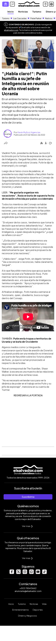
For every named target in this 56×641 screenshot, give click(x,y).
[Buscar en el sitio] (12, 4)
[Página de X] (18, 573)
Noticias (23, 11)
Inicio (10, 11)
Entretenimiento (20, 609)
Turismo (36, 11)
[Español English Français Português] (51, 4)
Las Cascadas (20, 18)
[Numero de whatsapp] (31, 573)
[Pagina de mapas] (45, 4)
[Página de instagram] (24, 573)
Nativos (48, 18)
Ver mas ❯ (27, 526)
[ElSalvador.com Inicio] (28, 3)
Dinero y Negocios (27, 615)
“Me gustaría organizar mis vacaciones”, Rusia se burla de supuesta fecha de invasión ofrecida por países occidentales (28, 195)
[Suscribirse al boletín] (5, 4)
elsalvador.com (11, 30)
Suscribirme (28, 496)
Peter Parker (36, 18)
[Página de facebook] (11, 573)
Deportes (38, 609)
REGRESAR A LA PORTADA (28, 395)
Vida (44, 604)
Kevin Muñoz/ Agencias (29, 132)
